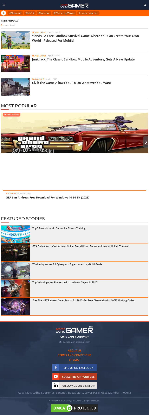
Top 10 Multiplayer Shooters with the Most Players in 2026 (64, 282)
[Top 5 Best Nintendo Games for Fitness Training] (15, 234)
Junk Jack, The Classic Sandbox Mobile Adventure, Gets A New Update (83, 59)
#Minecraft (15, 13)
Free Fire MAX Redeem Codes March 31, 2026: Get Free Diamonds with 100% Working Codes (83, 300)
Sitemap (74, 360)
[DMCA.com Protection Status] (74, 412)
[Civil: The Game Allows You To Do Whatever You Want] (15, 87)
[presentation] (3, 142)
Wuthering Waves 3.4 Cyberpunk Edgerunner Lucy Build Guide (67, 264)
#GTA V (30, 13)
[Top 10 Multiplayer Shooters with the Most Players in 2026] (15, 288)
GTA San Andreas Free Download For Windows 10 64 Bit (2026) (47, 197)
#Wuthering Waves (64, 13)
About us (74, 350)
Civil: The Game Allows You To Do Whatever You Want (71, 83)
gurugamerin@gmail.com (76, 341)
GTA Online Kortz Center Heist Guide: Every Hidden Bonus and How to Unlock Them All (80, 246)
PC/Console (12, 193)
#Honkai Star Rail (88, 13)
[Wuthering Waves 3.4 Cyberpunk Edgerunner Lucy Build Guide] (15, 270)
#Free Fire (43, 13)
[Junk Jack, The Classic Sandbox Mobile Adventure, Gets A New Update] (15, 63)
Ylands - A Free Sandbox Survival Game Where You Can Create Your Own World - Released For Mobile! (85, 38)
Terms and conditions (74, 355)
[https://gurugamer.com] (74, 329)
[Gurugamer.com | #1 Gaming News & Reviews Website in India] (74, 5)
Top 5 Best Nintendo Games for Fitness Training (59, 228)
